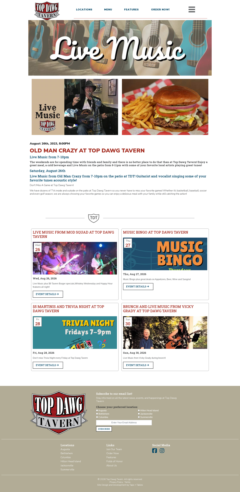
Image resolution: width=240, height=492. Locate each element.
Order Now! (160, 9)
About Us (111, 465)
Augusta (65, 449)
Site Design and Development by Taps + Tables (120, 484)
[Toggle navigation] (191, 9)
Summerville (67, 469)
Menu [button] (108, 9)
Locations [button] (84, 9)
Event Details (46, 294)
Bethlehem (67, 453)
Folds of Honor (114, 461)
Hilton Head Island (71, 461)
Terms (127, 482)
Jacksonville (67, 465)
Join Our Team (114, 449)
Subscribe (104, 429)
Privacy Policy (116, 482)
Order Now (112, 453)
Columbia (66, 457)
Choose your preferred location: (117, 407)
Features (131, 9)
